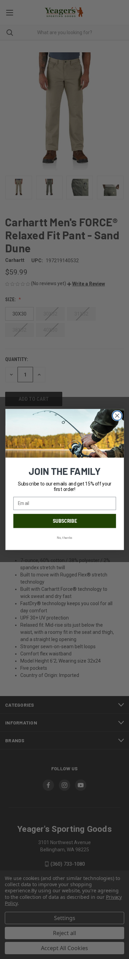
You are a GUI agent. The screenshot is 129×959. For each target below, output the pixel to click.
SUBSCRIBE (64, 521)
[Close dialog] (117, 415)
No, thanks (64, 538)
